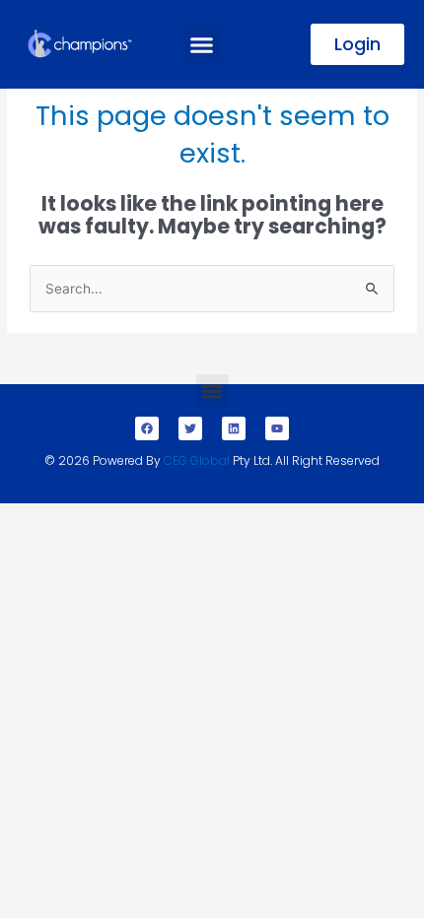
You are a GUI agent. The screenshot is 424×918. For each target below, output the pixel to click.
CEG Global (197, 460)
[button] (202, 44)
